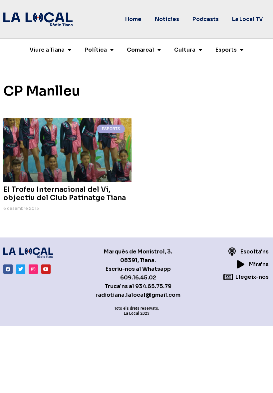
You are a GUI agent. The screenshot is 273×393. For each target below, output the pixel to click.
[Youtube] (46, 269)
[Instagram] (33, 269)
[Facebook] (8, 269)
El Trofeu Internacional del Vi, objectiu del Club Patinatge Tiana (64, 193)
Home (133, 19)
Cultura (184, 49)
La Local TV (247, 19)
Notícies (167, 19)
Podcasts (205, 19)
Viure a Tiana (47, 49)
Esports (226, 49)
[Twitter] (20, 269)
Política (96, 49)
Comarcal (140, 49)
